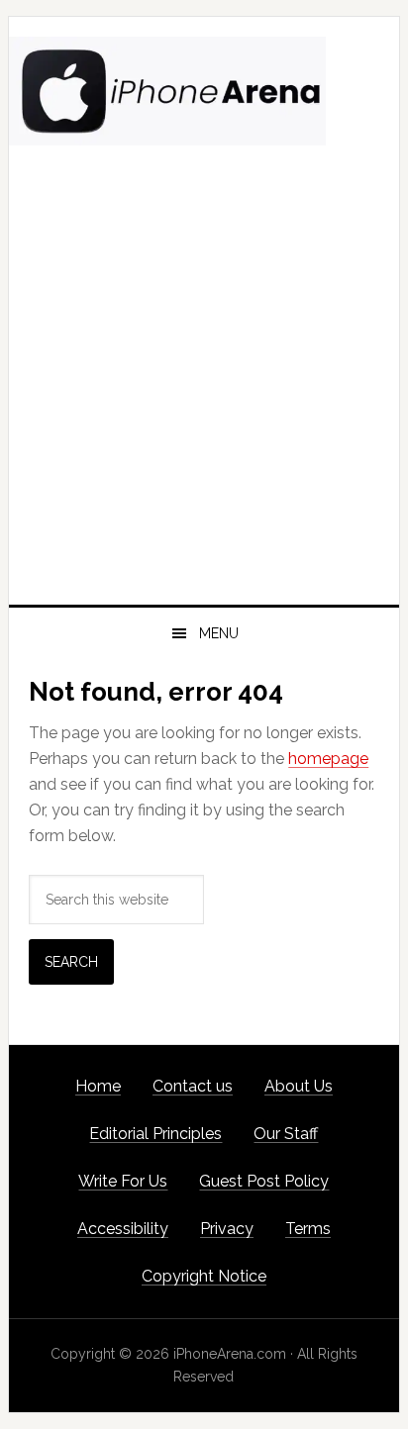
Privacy (227, 1228)
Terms (308, 1228)
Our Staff (286, 1133)
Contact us (193, 1086)
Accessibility (122, 1228)
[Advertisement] (204, 391)
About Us (298, 1086)
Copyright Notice (204, 1276)
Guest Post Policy (264, 1181)
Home (98, 1086)
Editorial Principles (155, 1133)
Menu (219, 633)
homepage (328, 758)
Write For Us (122, 1181)
